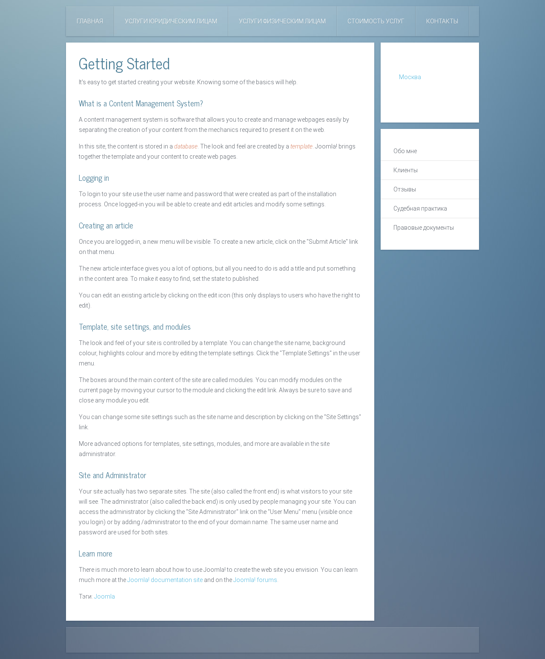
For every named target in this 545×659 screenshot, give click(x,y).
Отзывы (404, 189)
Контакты (442, 21)
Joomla (104, 596)
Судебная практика (420, 208)
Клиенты (405, 170)
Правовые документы (423, 227)
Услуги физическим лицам (282, 21)
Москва (410, 77)
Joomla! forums (254, 579)
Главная (90, 21)
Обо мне (405, 151)
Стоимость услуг (375, 21)
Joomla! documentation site (165, 579)
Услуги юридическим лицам (171, 21)
